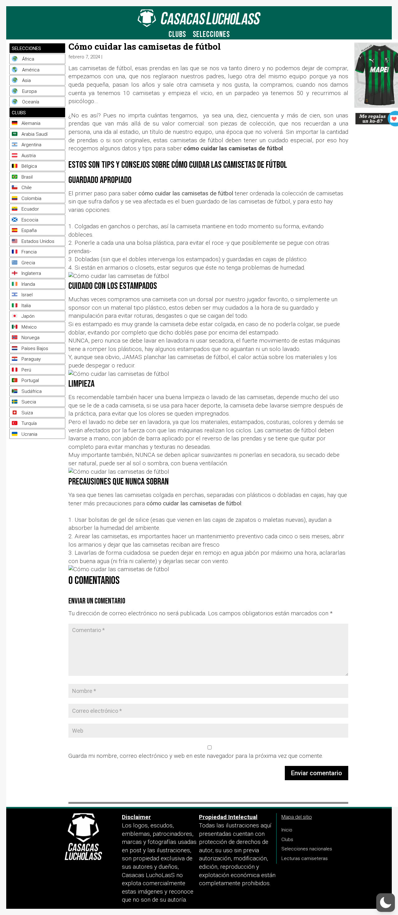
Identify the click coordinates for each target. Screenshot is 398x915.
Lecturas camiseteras (304, 858)
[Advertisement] (35, 517)
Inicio (286, 830)
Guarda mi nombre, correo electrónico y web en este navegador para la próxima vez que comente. (195, 755)
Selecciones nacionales (306, 849)
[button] (385, 902)
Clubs (177, 36)
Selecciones (211, 36)
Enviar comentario (316, 773)
